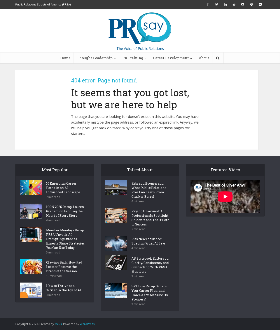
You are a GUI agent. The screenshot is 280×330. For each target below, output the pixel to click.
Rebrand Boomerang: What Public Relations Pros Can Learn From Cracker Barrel (148, 190)
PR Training (132, 58)
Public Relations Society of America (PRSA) (43, 4)
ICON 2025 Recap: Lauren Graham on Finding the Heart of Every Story (65, 211)
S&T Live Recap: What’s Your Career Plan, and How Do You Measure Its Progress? (149, 292)
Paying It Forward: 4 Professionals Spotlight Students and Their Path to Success (150, 217)
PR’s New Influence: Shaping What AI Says (148, 241)
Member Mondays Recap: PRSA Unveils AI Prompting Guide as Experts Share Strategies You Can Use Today (65, 239)
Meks (58, 324)
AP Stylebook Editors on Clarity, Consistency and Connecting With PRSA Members (150, 265)
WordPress (87, 324)
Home (65, 58)
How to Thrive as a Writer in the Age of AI (63, 288)
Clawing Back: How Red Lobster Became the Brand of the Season (64, 266)
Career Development (171, 58)
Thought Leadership (94, 58)
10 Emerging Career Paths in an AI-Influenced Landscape (63, 187)
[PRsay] (140, 28)
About (204, 58)
